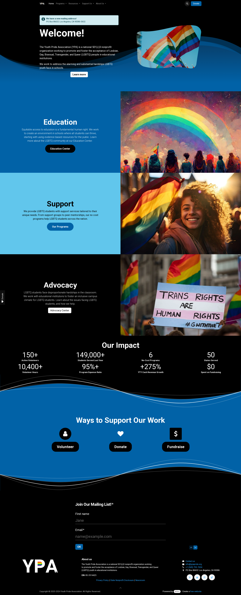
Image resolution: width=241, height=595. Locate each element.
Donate (196, 3)
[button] (187, 3)
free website (195, 591)
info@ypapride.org (194, 564)
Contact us (190, 561)
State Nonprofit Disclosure (122, 580)
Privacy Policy (102, 580)
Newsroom (140, 580)
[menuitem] (51, 3)
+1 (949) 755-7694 (194, 567)
